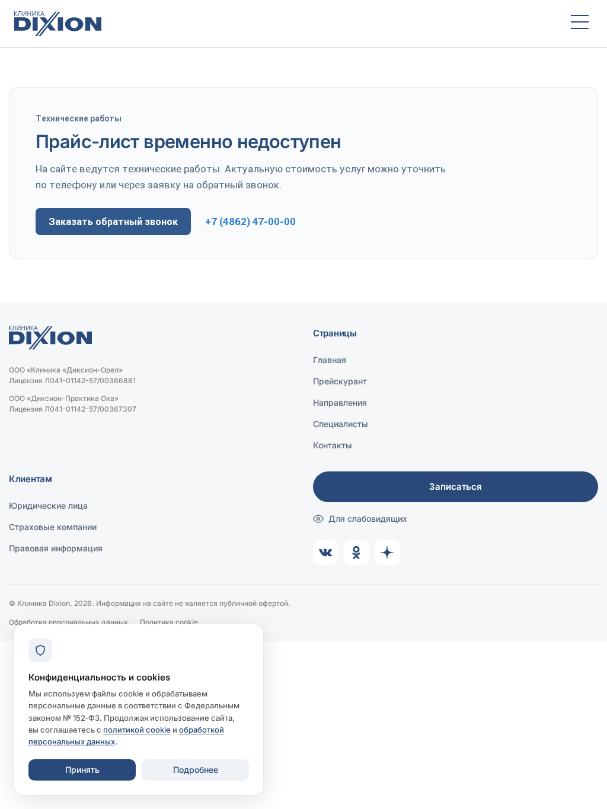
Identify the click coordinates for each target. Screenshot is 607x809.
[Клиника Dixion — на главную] (281, 23)
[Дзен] (387, 552)
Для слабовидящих (367, 518)
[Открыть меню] (580, 24)
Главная (329, 360)
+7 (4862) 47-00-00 (250, 221)
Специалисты (340, 424)
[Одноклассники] (356, 552)
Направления (340, 402)
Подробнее (195, 770)
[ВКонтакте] (325, 552)
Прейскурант (340, 381)
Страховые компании (53, 527)
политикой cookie (137, 729)
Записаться (455, 486)
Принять (82, 770)
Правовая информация (56, 548)
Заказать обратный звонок (113, 221)
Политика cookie (169, 622)
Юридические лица (48, 505)
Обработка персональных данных (68, 622)
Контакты (332, 445)
